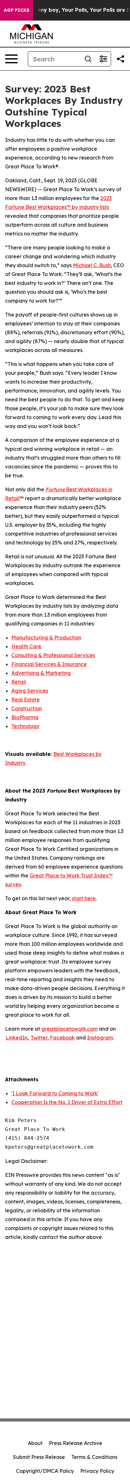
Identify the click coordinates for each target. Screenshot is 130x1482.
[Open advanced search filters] (103, 59)
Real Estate (25, 699)
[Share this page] (120, 59)
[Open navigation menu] (11, 59)
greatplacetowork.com (69, 1029)
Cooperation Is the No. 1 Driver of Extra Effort (66, 1102)
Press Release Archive (75, 1443)
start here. (84, 898)
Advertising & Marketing (41, 673)
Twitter (39, 1037)
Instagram (100, 1037)
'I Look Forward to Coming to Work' (54, 1093)
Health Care (26, 646)
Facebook (62, 1037)
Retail (18, 682)
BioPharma (24, 717)
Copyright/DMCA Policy (45, 1471)
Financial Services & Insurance (49, 664)
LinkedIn (16, 1037)
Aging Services (29, 691)
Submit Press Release (39, 1457)
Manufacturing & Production (46, 637)
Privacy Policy (97, 1471)
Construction (26, 708)
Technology (25, 726)
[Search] (88, 59)
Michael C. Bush (92, 265)
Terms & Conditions (94, 1457)
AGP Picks (16, 10)
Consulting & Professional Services (53, 655)
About (35, 1443)
